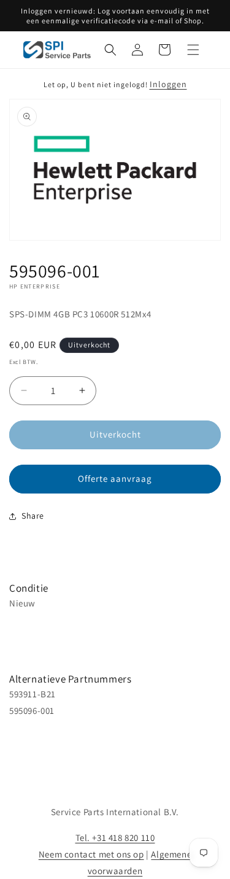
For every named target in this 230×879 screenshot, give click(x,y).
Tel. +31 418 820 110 (115, 837)
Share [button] (32, 515)
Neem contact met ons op (91, 854)
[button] (110, 49)
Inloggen (168, 84)
